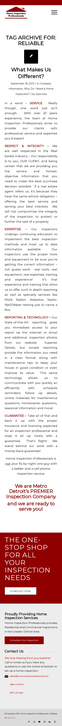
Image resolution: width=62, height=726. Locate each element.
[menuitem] (52, 12)
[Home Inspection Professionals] (26, 12)
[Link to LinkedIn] (49, 721)
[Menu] (52, 12)
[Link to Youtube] (39, 721)
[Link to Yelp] (54, 721)
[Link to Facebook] (29, 721)
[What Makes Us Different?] (31, 57)
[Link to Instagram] (44, 721)
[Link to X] (34, 721)
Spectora (41, 94)
